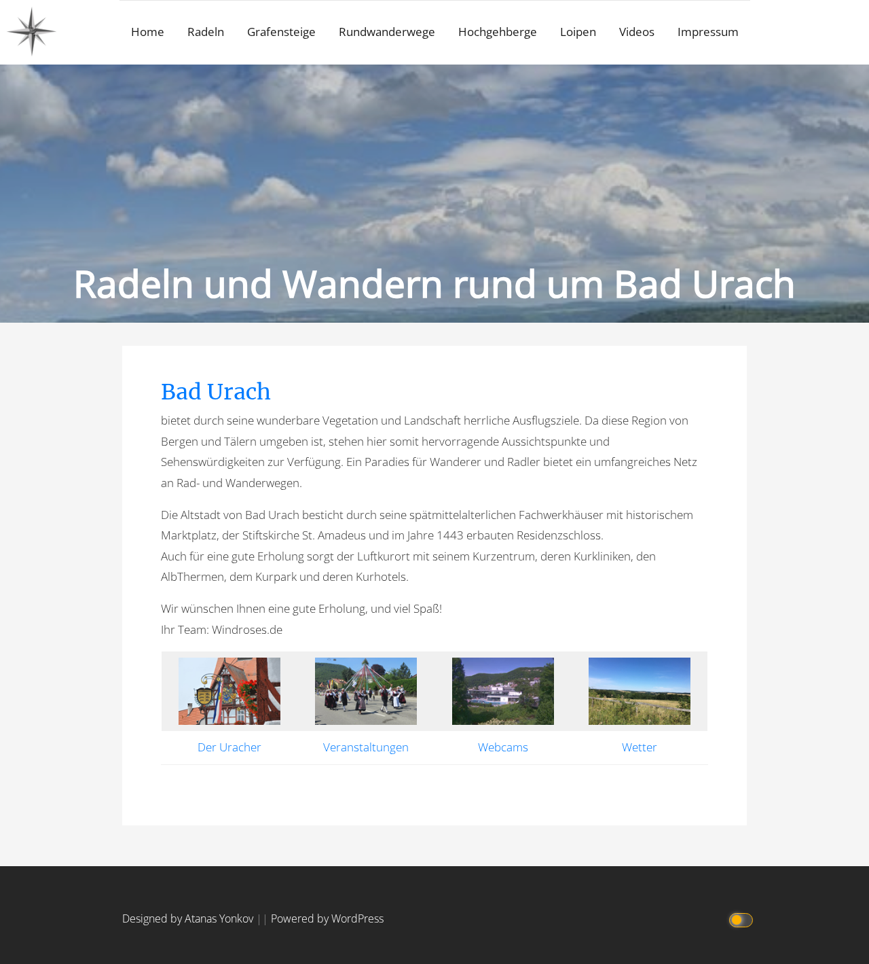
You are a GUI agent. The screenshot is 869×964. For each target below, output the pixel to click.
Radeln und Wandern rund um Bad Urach (434, 282)
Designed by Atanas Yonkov (189, 918)
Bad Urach (216, 392)
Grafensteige (281, 31)
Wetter (639, 747)
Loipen (578, 31)
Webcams (503, 747)
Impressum (708, 31)
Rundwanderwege (387, 31)
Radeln (205, 31)
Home (147, 31)
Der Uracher (229, 747)
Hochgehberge (497, 31)
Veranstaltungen (366, 747)
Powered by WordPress (327, 918)
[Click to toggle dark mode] (742, 919)
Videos (636, 31)
